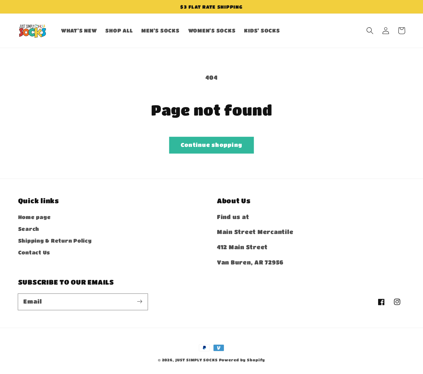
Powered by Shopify (242, 360)
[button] (370, 31)
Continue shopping (211, 145)
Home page (34, 217)
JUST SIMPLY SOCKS (196, 360)
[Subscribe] (140, 302)
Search (28, 229)
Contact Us (34, 252)
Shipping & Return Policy (55, 240)
